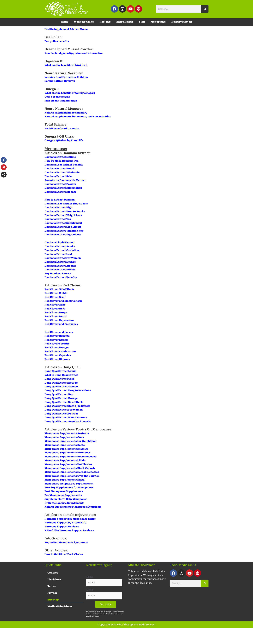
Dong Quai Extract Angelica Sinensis (68, 421)
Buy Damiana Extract (58, 273)
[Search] (204, 9)
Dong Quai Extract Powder (61, 413)
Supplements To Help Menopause (66, 499)
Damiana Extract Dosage (60, 261)
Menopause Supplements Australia (67, 433)
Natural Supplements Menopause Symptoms (73, 506)
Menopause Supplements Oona (64, 437)
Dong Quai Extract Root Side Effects (67, 406)
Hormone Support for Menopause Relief (70, 518)
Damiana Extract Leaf (58, 254)
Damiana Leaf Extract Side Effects (66, 203)
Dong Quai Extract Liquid (60, 371)
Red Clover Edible (56, 293)
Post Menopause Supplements (64, 491)
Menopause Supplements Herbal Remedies (72, 472)
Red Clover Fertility (57, 343)
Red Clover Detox (56, 316)
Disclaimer (54, 579)
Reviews (105, 21)
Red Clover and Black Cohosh (63, 301)
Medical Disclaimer (59, 606)
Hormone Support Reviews (62, 526)
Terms (51, 586)
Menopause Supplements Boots (65, 445)
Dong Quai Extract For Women (64, 409)
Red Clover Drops (56, 312)
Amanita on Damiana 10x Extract (65, 180)
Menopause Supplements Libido (65, 460)
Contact (52, 572)
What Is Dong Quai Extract (61, 375)
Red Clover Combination (60, 351)
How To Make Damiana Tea (61, 160)
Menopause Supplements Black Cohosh (70, 468)
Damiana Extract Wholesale (62, 172)
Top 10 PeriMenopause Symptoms (66, 542)
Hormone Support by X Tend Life (65, 522)
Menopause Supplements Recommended (70, 456)
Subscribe (106, 604)
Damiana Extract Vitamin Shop (64, 230)
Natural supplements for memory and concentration (78, 116)
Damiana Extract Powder (60, 184)
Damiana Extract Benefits (61, 277)
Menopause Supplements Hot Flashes (68, 464)
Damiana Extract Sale (58, 176)
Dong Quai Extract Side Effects (64, 402)
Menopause (158, 21)
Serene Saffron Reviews (60, 81)
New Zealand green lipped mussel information (74, 53)
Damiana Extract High (58, 207)
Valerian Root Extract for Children (66, 77)
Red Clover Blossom (57, 359)
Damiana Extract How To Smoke (65, 211)
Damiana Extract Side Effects (63, 226)
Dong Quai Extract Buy (59, 394)
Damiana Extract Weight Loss (63, 215)
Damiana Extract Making (60, 157)
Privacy (52, 593)
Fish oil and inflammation (61, 100)
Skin (142, 21)
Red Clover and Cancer (59, 332)
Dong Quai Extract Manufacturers (66, 417)
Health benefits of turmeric (62, 128)
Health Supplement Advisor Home (66, 29)
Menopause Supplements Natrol (65, 479)
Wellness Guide (84, 21)
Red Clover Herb (55, 308)
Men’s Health (124, 21)
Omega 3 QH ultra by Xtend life (64, 140)
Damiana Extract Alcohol (60, 265)
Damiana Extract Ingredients (63, 234)
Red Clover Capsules (58, 355)
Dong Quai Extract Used (59, 378)
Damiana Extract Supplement (63, 223)
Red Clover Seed (55, 297)
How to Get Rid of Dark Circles (64, 554)
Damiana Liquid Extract (60, 242)
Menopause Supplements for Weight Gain (71, 441)
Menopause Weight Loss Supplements (69, 483)
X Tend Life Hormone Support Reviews (69, 530)
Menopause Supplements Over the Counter (72, 476)
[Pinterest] (4, 167)
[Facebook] (4, 160)
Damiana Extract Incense (60, 191)
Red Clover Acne (55, 304)
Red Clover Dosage (57, 347)
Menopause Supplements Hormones (67, 452)
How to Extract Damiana (60, 199)
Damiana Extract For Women (63, 258)
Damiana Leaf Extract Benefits (64, 164)
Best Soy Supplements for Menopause (69, 487)
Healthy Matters (181, 21)
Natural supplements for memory (66, 112)
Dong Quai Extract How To (61, 382)
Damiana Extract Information (63, 187)
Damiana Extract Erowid (60, 168)
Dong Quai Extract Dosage (61, 398)
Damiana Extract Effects (60, 269)
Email (89, 589)
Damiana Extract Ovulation (62, 250)
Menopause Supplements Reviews (66, 448)
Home (64, 21)
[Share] (4, 175)
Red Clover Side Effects (59, 289)
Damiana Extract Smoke (60, 246)
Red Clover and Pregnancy (61, 324)
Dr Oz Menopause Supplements (64, 503)
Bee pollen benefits (57, 41)
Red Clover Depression (59, 320)
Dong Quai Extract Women (61, 386)
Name (89, 576)
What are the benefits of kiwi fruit (66, 65)
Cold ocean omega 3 (57, 96)
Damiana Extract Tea (58, 219)
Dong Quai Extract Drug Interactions (68, 390)
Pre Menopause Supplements (63, 495)
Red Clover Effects (56, 339)
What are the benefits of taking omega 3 (70, 93)
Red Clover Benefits (57, 336)
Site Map (53, 599)
